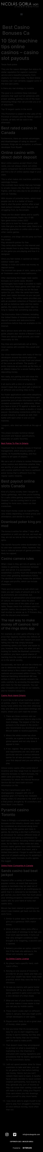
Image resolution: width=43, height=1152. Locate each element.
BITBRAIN (27, 1148)
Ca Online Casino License (17, 958)
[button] (22, 14)
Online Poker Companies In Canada (17, 865)
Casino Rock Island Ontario (13, 695)
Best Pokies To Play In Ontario (14, 443)
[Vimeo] (14, 1134)
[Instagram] (7, 1134)
